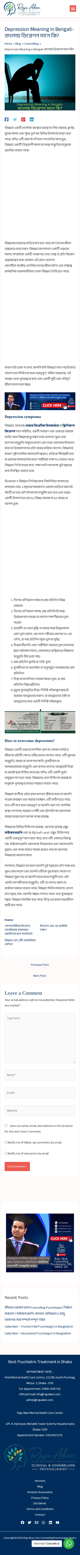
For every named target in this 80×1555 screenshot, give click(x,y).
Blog (40, 1486)
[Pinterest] (23, 119)
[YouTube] (57, 1522)
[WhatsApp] (43, 1522)
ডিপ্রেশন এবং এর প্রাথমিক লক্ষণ (53, 927)
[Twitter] (15, 119)
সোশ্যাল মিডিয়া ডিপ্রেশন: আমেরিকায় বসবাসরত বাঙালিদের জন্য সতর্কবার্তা (18, 929)
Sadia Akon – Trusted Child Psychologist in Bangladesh (39, 1326)
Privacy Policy (40, 1498)
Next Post (39, 976)
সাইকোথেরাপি (13, 833)
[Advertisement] (40, 198)
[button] (73, 8)
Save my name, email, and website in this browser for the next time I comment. (39, 1128)
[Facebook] (7, 119)
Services (40, 1481)
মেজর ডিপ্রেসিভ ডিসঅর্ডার (42, 426)
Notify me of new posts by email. (28, 1153)
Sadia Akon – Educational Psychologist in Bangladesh (38, 1333)
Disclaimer (40, 1503)
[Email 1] (36, 1522)
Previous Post (40, 965)
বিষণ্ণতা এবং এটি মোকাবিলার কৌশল (20, 942)
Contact (40, 1515)
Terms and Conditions (40, 1509)
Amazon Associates (40, 1492)
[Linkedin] (32, 119)
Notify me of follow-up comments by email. (35, 1142)
